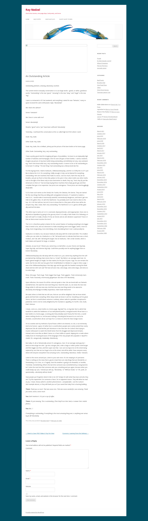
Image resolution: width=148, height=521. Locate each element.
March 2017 (100, 151)
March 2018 (100, 143)
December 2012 (102, 221)
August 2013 (101, 216)
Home (27, 19)
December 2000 (102, 233)
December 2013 (102, 206)
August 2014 (101, 189)
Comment (29, 448)
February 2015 (101, 175)
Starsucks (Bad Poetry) (110, 119)
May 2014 (100, 194)
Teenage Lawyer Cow (103, 92)
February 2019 (101, 138)
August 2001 (101, 231)
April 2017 (100, 148)
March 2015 (100, 172)
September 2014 (102, 187)
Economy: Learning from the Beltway (76, 433)
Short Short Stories (65, 19)
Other (99, 87)
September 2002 (102, 226)
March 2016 (100, 158)
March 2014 (100, 199)
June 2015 (100, 170)
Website (28, 486)
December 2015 (102, 163)
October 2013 (101, 211)
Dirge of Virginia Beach (110, 117)
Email (28, 478)
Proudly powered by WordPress (35, 512)
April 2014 (100, 197)
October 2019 (101, 134)
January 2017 (101, 153)
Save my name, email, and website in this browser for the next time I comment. (52, 496)
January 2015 (101, 177)
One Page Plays (50, 19)
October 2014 (101, 185)
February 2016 (101, 160)
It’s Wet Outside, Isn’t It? (104, 61)
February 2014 (101, 202)
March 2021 (100, 131)
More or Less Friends (112, 109)
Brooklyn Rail (45, 421)
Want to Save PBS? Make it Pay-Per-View (40, 433)
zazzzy (99, 117)
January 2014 (101, 204)
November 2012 (102, 223)
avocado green (101, 68)
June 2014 (100, 192)
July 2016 (99, 155)
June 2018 (100, 141)
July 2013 (99, 219)
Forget (99, 58)
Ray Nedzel (33, 10)
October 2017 (101, 146)
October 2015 (101, 165)
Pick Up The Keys (102, 66)
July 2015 (99, 168)
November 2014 (102, 182)
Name (28, 471)
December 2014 (102, 180)
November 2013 (102, 209)
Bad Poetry (37, 19)
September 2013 (102, 214)
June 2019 (100, 136)
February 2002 (101, 228)
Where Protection (102, 63)
